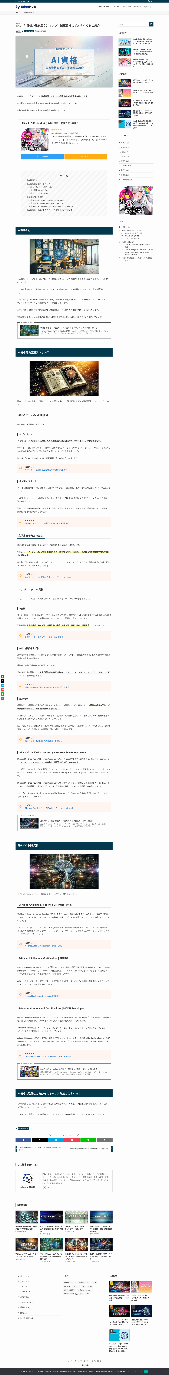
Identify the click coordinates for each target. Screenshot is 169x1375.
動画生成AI (125, 170)
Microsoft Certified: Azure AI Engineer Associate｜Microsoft (49, 808)
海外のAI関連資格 (35, 197)
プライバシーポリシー (82, 1361)
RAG (87, 1294)
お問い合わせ (96, 1361)
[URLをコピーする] (105, 1140)
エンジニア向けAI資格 (41, 193)
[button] (23, 1140)
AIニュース (125, 143)
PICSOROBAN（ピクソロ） (73, 1294)
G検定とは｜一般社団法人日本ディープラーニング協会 (48, 577)
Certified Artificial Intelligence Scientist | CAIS (49, 200)
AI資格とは (32, 180)
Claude (94, 1282)
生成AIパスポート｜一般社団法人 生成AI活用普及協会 (47, 523)
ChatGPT (125, 152)
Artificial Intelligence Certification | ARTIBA (48, 203)
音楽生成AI (125, 175)
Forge (90, 1286)
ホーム (70, 1361)
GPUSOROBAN (69, 1290)
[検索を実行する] (151, 24)
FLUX (83, 1286)
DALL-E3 (76, 1286)
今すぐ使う (85, 156)
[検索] (151, 1)
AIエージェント (69, 1282)
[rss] (149, 1)
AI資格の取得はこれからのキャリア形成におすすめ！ (50, 210)
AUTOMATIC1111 (83, 1282)
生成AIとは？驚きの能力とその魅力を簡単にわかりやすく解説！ (67, 821)
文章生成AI (125, 147)
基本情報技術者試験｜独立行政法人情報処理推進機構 (47, 687)
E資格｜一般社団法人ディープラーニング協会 (44, 637)
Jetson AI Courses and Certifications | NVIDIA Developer (53, 206)
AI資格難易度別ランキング (39, 184)
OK (146, 1371)
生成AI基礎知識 (28, 31)
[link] (44, 1187)
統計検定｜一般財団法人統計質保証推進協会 (43, 741)
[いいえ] (166, 1371)
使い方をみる (42, 156)
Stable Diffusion (127, 165)
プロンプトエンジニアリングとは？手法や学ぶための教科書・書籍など (69, 328)
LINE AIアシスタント (85, 1290)
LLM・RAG (126, 156)
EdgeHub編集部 (27, 1187)
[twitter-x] (48, 1187)
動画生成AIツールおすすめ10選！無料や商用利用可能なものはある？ (68, 1069)
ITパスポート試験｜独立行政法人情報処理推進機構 (46, 470)
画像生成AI (125, 161)
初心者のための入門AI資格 (42, 187)
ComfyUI (67, 1286)
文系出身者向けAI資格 (41, 190)
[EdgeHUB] (26, 6)
